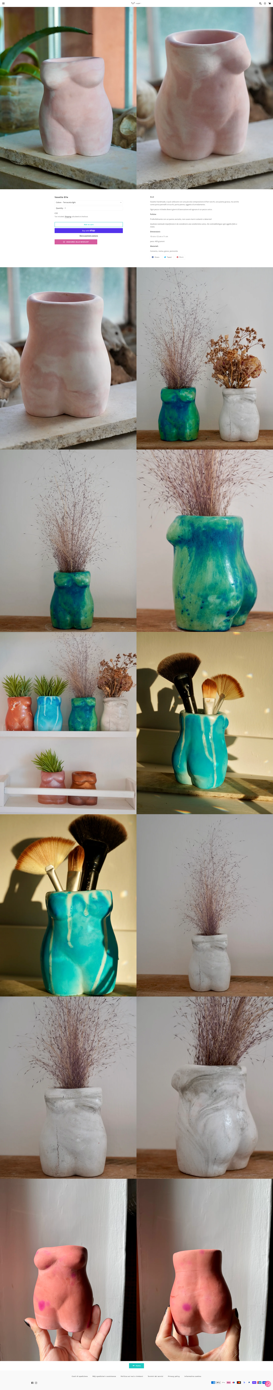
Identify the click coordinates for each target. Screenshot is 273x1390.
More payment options (89, 236)
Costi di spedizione (80, 1376)
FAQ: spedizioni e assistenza (104, 1376)
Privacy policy (174, 1376)
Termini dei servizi (155, 1376)
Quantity (59, 208)
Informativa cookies (192, 1376)
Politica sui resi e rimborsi (132, 1376)
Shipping (68, 216)
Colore (58, 202)
